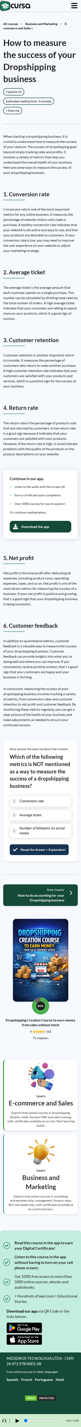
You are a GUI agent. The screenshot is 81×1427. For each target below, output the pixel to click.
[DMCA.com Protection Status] (40, 1398)
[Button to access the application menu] (74, 6)
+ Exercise (12, 110)
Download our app (21, 1311)
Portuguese (44, 1379)
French (26, 1379)
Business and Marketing (41, 24)
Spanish (12, 1379)
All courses (10, 24)
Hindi (60, 1379)
